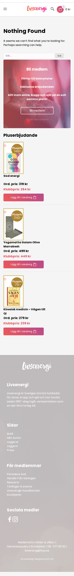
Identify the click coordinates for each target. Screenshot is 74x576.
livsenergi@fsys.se (37, 551)
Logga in (12, 446)
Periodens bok (16, 474)
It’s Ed (50, 558)
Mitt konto (14, 438)
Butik (10, 434)
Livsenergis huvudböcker (23, 491)
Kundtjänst (14, 495)
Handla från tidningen (21, 478)
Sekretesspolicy (18, 546)
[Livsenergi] (37, 11)
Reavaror (13, 482)
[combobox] (29, 56)
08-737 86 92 (56, 546)
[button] (5, 145)
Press (10, 450)
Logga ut (12, 442)
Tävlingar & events (19, 486)
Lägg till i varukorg (21, 197)
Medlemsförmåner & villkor (36, 542)
